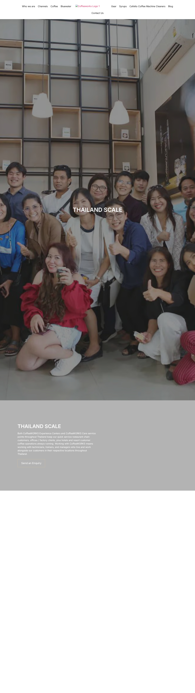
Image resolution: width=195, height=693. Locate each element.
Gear (113, 6)
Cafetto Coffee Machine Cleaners (147, 6)
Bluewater (66, 6)
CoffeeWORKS (31, 433)
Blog (170, 6)
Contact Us (97, 13)
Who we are (28, 6)
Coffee (54, 6)
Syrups (123, 6)
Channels (43, 6)
